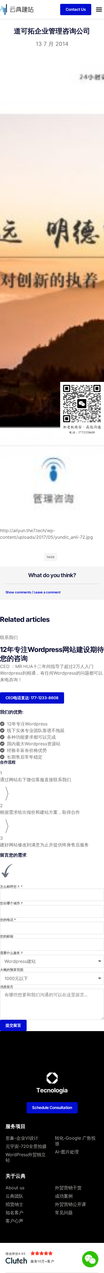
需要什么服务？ (11, 953)
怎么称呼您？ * (11, 886)
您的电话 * (8, 920)
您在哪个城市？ (11, 903)
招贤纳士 (14, 1204)
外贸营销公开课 (70, 1204)
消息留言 (6, 987)
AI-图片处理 (67, 1152)
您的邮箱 (6, 936)
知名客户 (14, 1212)
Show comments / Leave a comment (33, 592)
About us (15, 1187)
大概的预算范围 (11, 970)
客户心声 (14, 1221)
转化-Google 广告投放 (75, 1140)
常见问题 (64, 1212)
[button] (99, 9)
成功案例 (64, 1196)
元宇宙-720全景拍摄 (26, 1146)
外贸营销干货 (68, 1187)
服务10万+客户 (42, 1261)
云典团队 (14, 1196)
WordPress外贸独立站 (26, 1157)
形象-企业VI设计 (22, 1138)
